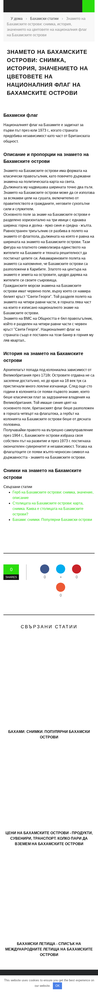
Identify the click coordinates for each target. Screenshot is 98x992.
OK (57, 985)
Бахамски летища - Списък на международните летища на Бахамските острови (49, 949)
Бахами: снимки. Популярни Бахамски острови (52, 520)
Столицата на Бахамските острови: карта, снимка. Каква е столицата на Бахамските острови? (48, 508)
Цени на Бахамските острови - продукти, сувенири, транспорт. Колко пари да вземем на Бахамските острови (49, 838)
